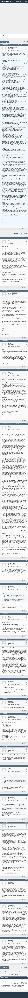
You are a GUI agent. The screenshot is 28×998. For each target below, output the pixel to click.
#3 (26, 290)
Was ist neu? (19, 1)
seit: (8, 50)
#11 (26, 679)
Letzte (25, 233)
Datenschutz (20, 993)
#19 (26, 902)
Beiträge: (17, 50)
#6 (26, 423)
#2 (26, 237)
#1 (26, 44)
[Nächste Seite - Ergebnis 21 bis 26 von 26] (21, 233)
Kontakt (25, 993)
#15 (26, 766)
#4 (26, 340)
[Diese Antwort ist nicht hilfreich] (26, 243)
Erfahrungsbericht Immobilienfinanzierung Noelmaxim (12, 979)
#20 (26, 937)
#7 (26, 560)
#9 (26, 613)
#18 (26, 879)
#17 (26, 822)
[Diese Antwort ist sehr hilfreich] (26, 240)
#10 (26, 639)
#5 (26, 369)
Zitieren (25, 228)
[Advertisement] (14, 19)
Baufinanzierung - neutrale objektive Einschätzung (14, 971)
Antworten (4, 42)
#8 (26, 583)
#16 (26, 794)
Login (26, 1)
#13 (26, 713)
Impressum (14, 993)
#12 (26, 698)
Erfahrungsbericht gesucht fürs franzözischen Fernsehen (12, 985)
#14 (26, 746)
